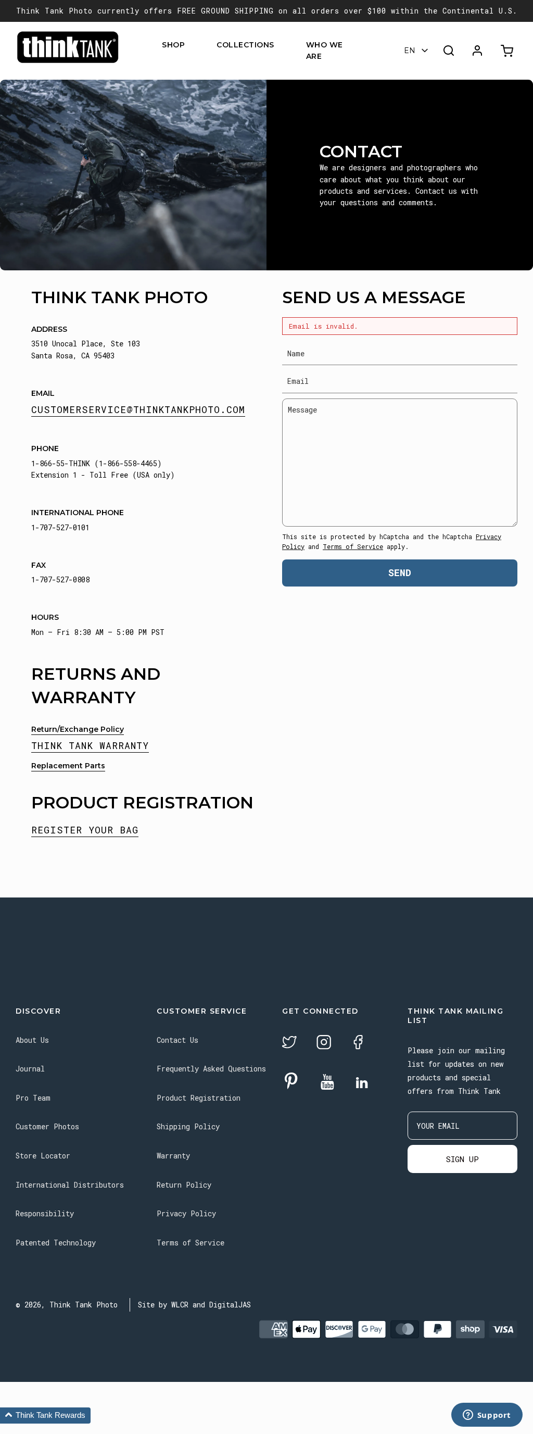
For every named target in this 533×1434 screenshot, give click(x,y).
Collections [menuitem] (245, 44)
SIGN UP (462, 1159)
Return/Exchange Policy (77, 729)
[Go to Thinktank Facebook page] (358, 1043)
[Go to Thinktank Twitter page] (289, 1043)
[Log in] (477, 50)
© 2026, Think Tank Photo (67, 1305)
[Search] (448, 50)
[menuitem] (191, 44)
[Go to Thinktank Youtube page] (327, 1083)
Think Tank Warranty (90, 745)
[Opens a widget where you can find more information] (487, 1416)
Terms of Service (353, 546)
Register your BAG (84, 830)
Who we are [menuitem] (324, 50)
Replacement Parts (68, 765)
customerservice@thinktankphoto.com (138, 409)
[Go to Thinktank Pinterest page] (291, 1082)
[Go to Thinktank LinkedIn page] (362, 1083)
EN (409, 50)
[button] (45, 1415)
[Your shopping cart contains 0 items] (508, 50)
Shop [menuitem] (173, 44)
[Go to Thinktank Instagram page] (323, 1043)
